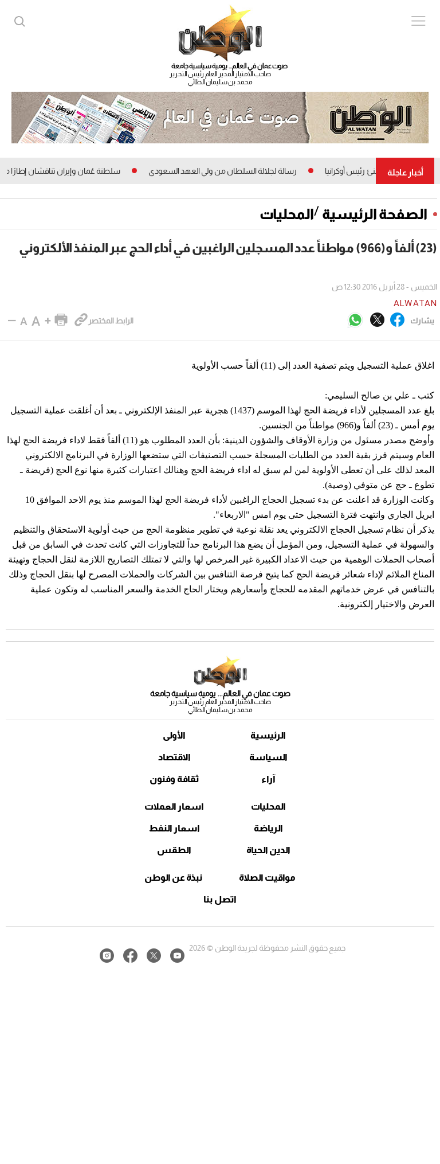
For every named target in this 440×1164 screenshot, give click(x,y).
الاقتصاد (174, 757)
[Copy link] (81, 321)
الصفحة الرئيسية (374, 214)
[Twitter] (377, 321)
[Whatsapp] (355, 321)
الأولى (174, 735)
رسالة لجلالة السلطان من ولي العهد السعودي (233, 170)
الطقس (174, 850)
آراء (268, 779)
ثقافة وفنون (174, 779)
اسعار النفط (174, 828)
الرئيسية (268, 735)
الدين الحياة (268, 850)
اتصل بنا (220, 899)
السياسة (268, 757)
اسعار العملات (174, 806)
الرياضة (268, 828)
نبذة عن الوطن (173, 877)
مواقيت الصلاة (267, 877)
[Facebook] (397, 321)
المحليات (287, 214)
